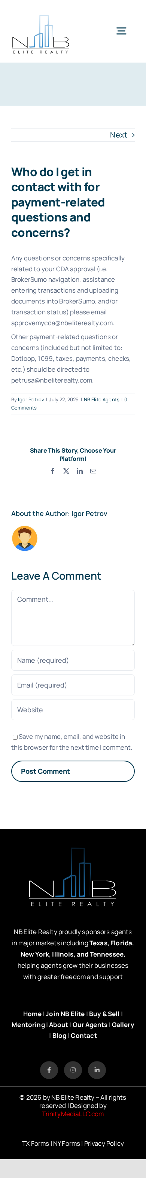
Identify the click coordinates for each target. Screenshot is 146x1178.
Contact (84, 1035)
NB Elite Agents (101, 399)
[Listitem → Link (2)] (73, 1065)
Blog (59, 1035)
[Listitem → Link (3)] (97, 1065)
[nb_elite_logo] (40, 11)
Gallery (123, 1024)
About (58, 1024)
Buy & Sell (104, 1013)
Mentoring (28, 1024)
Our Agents (90, 1024)
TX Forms (35, 1143)
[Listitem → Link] (49, 1065)
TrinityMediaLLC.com (73, 1113)
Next (118, 135)
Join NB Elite (65, 1013)
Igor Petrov (31, 399)
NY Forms (66, 1143)
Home (32, 1013)
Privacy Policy (104, 1143)
